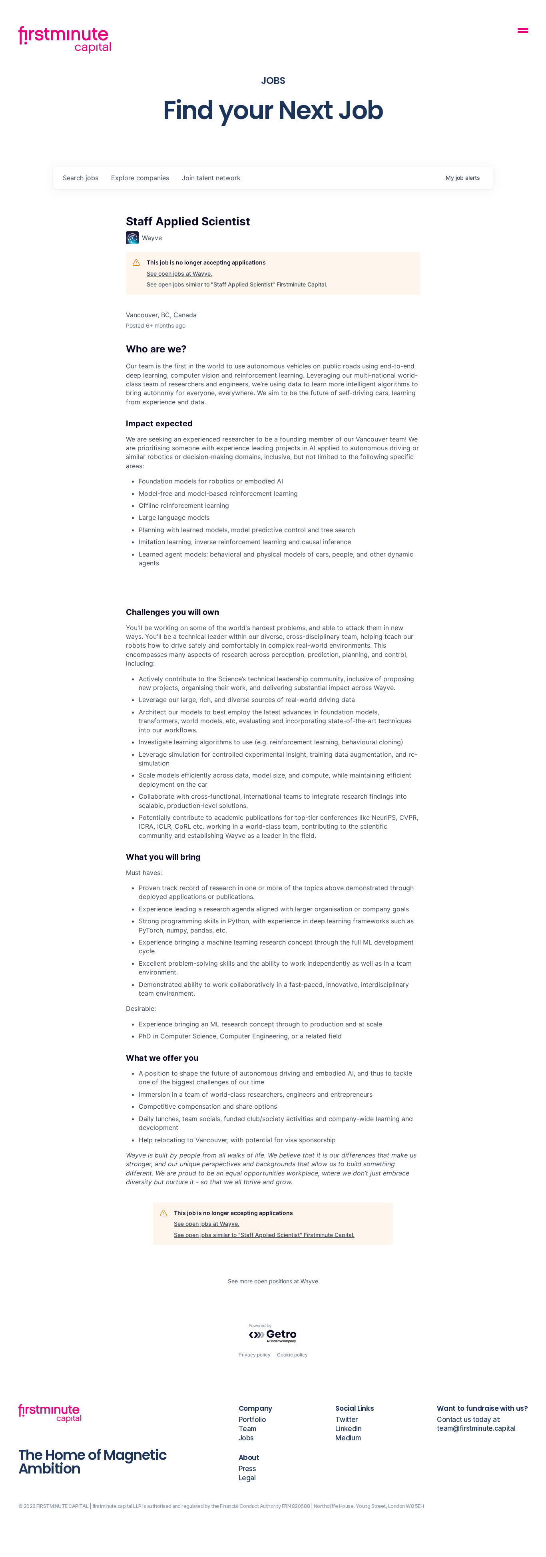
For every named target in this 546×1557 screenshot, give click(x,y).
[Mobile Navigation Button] (523, 31)
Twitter (346, 1420)
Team (248, 1429)
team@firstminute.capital (476, 1428)
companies (140, 178)
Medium (348, 1438)
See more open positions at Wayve (273, 1281)
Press (247, 1469)
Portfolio (252, 1420)
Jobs (246, 1438)
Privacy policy (255, 1355)
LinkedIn (348, 1429)
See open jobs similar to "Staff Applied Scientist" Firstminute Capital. (237, 284)
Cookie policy (292, 1355)
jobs (80, 178)
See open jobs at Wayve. (179, 273)
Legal (247, 1478)
